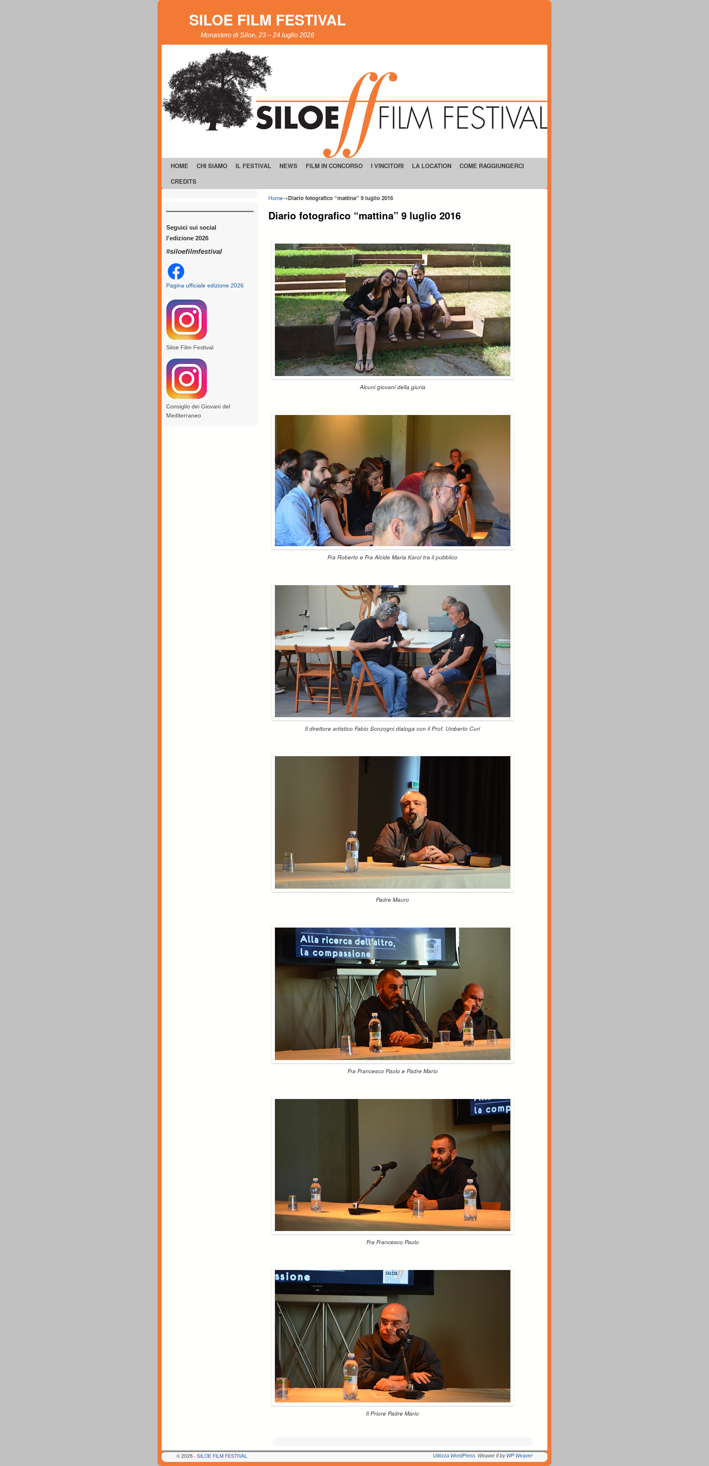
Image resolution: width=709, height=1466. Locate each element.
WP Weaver (519, 1456)
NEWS (288, 166)
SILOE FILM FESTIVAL (267, 19)
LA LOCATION (431, 166)
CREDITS (184, 181)
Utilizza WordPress (454, 1456)
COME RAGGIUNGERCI (492, 166)
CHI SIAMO (212, 166)
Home (275, 198)
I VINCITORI (387, 166)
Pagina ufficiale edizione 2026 (205, 285)
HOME (179, 166)
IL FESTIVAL (253, 166)
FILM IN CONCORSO (334, 166)
